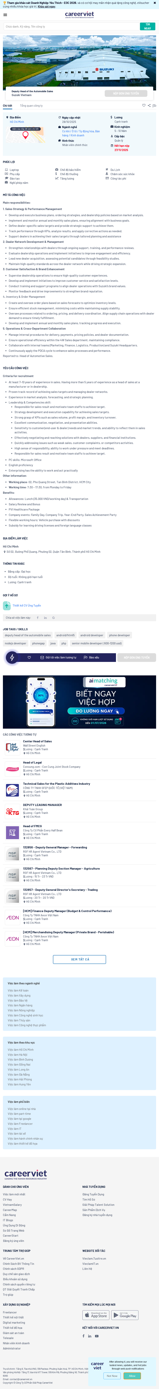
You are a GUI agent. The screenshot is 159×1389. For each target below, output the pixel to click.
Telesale (8, 1338)
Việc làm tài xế (17, 1133)
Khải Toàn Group (33, 809)
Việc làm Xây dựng (19, 995)
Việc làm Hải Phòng (20, 1079)
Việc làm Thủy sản (19, 1020)
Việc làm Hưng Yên (19, 1084)
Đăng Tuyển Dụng (93, 1194)
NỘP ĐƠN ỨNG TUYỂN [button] (126, 93)
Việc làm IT (15, 1128)
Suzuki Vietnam (22, 95)
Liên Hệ (87, 1268)
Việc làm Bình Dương (20, 1059)
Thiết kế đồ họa (12, 1327)
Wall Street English (34, 745)
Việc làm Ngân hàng (20, 1005)
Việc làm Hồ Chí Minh (21, 1049)
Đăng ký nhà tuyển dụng (97, 1215)
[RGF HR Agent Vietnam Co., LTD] (12, 853)
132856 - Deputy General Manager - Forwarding (55, 847)
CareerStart (10, 1235)
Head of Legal (32, 762)
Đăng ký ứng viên (13, 1240)
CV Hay (7, 1199)
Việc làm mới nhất (14, 1194)
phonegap (38, 643)
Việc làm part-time (19, 1113)
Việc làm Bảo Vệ (18, 1000)
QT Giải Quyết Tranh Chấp (19, 1289)
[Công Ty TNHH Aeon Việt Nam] (12, 917)
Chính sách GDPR (13, 1268)
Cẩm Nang (9, 1215)
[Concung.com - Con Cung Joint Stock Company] (12, 769)
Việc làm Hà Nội (17, 1054)
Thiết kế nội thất (13, 1317)
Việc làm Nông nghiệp (21, 1010)
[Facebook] (83, 1336)
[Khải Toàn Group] (12, 811)
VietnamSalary (12, 1204)
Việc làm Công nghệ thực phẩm (27, 1025)
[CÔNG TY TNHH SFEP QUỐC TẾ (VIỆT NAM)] (12, 790)
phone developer (119, 635)
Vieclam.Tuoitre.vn (94, 1258)
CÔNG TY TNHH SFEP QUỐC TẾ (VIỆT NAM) (48, 788)
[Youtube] (97, 1336)
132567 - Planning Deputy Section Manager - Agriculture (61, 868)
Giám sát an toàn (13, 1333)
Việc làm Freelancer (20, 1123)
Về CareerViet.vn (13, 1258)
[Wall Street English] (12, 747)
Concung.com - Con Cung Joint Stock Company (51, 766)
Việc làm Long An (18, 1069)
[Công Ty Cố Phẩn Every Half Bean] (12, 832)
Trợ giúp (8, 1294)
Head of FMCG (32, 826)
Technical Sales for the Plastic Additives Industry (56, 783)
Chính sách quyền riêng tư (19, 1284)
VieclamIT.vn (90, 1263)
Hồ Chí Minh (17, 121)
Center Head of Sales (37, 741)
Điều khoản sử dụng (15, 1279)
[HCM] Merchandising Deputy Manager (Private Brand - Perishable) (68, 932)
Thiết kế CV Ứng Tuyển (27, 605)
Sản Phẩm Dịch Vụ (93, 1210)
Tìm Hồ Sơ (88, 1199)
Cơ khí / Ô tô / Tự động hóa (78, 131)
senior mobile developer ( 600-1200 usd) (96, 643)
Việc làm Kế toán (18, 990)
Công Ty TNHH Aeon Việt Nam (41, 915)
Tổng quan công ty (31, 105)
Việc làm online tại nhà (22, 1109)
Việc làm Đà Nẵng (19, 1074)
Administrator (12, 1348)
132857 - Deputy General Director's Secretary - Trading (60, 889)
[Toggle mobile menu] (5, 15)
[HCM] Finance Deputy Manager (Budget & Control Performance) (67, 911)
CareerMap (10, 1210)
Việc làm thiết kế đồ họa (22, 1143)
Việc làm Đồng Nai (19, 1064)
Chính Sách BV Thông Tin (18, 1263)
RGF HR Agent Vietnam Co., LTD (42, 851)
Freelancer (10, 1312)
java (53, 643)
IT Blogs (8, 1220)
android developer (91, 635)
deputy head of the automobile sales (28, 635)
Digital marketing (14, 1322)
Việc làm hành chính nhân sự (25, 1138)
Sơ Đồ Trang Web (13, 1230)
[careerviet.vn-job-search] (95, 1315)
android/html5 (65, 635)
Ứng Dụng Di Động (14, 1225)
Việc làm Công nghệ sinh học (25, 1015)
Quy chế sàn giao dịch (16, 1274)
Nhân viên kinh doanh (16, 1343)
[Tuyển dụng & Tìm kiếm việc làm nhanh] (79, 14)
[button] (155, 2)
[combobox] (72, 26)
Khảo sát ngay (46, 6)
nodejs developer (15, 643)
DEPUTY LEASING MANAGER (42, 805)
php (63, 643)
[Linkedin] (89, 1336)
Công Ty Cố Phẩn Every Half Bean (43, 830)
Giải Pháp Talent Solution (98, 1204)
